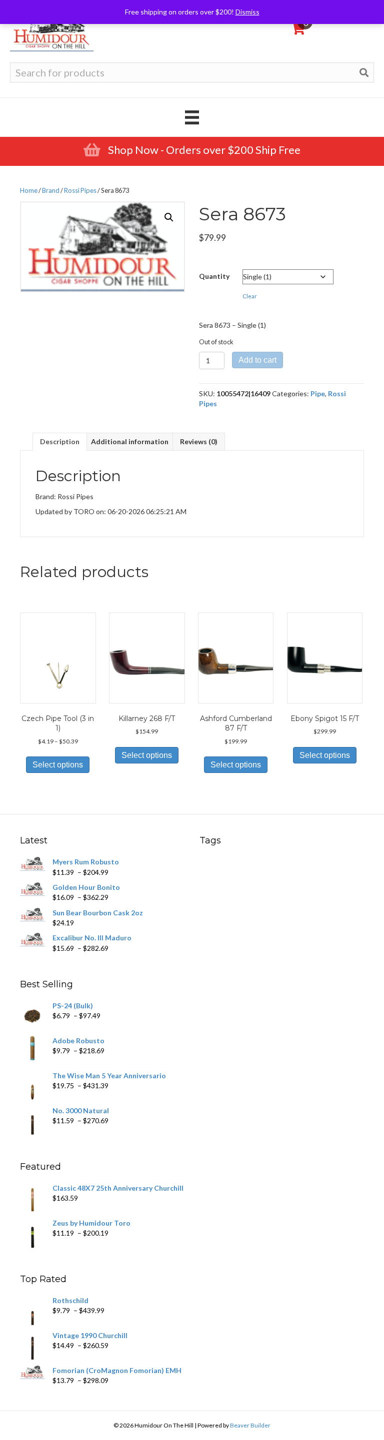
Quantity (214, 276)
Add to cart (257, 360)
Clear (249, 296)
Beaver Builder (250, 1425)
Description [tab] (60, 441)
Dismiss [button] (248, 11)
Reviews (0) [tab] (199, 441)
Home (29, 190)
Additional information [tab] (129, 441)
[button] (169, 217)
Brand (51, 190)
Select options (57, 764)
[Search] (364, 72)
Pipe (317, 393)
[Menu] (192, 117)
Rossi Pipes (80, 190)
